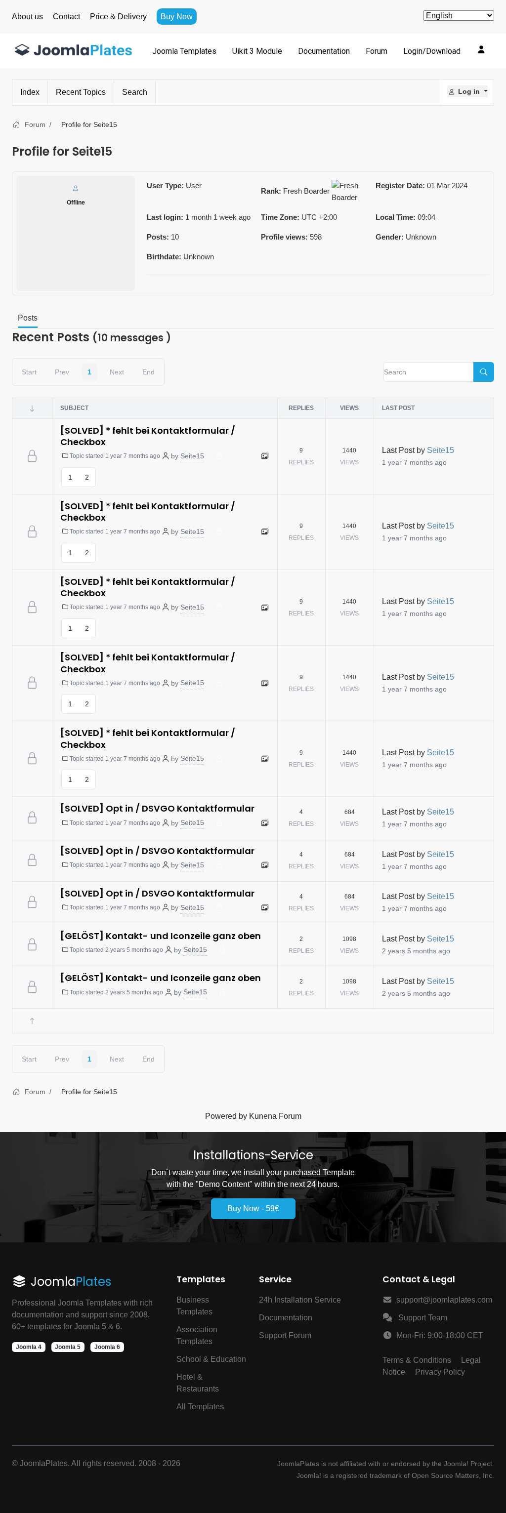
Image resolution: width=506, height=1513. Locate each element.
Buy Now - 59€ (253, 1208)
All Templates (200, 1406)
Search (134, 92)
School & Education (211, 1359)
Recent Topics (81, 92)
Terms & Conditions (416, 1360)
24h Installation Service (300, 1300)
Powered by (226, 1116)
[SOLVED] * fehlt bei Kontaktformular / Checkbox (147, 436)
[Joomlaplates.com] (73, 51)
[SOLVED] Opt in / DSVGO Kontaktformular (157, 808)
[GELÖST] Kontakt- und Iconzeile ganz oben (160, 936)
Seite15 (192, 456)
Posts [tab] (28, 318)
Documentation (285, 1317)
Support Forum (285, 1335)
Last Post (398, 450)
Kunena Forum (275, 1116)
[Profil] (481, 49)
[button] (467, 91)
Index (30, 92)
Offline (76, 202)
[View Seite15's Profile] (75, 188)
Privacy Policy (440, 1372)
